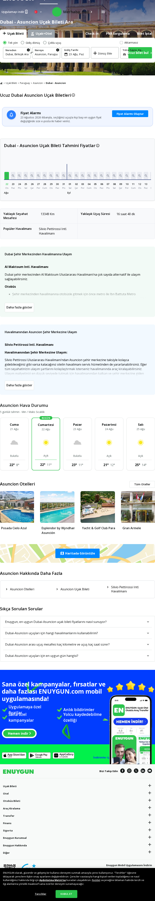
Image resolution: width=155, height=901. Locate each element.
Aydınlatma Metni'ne (52, 880)
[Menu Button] (103, 12)
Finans (7, 823)
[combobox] (16, 54)
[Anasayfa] (1, 83)
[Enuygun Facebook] (122, 771)
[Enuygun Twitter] (136, 771)
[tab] (13, 33)
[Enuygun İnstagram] (129, 771)
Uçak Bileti (11, 83)
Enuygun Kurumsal (15, 838)
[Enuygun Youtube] (149, 771)
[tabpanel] (77, 50)
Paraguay (25, 83)
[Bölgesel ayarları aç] (38, 11)
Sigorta (8, 830)
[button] (7, 175)
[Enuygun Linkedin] (143, 771)
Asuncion (38, 83)
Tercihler (40, 894)
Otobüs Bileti (11, 801)
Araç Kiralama (11, 808)
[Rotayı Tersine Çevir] (31, 53)
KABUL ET (66, 894)
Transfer (8, 815)
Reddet (96, 880)
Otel (6, 793)
